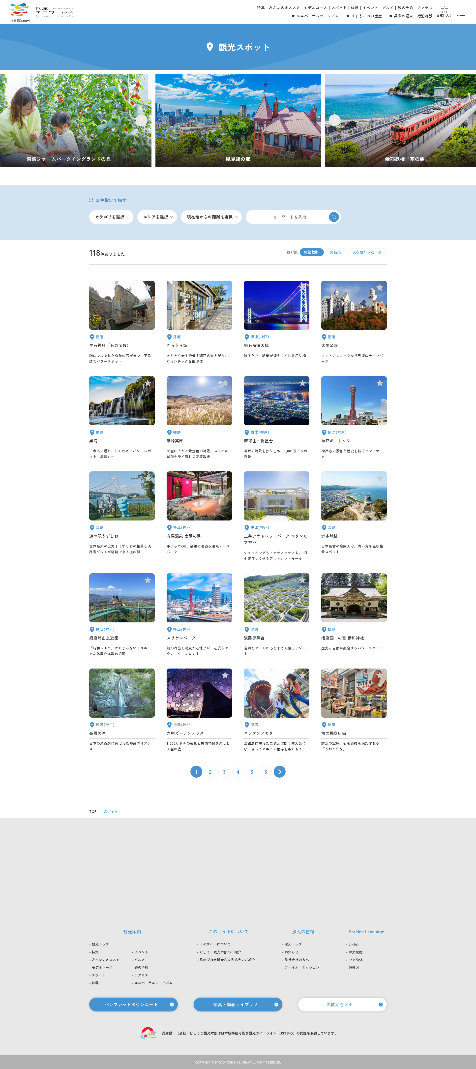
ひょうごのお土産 (366, 15)
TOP (93, 811)
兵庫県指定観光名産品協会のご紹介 (227, 959)
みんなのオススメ (284, 7)
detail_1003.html (199, 615)
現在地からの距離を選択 (210, 217)
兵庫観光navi (20, 12)
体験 (354, 7)
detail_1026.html (276, 417)
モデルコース (315, 7)
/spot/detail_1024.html (238, 120)
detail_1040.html (122, 417)
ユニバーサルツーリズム (318, 15)
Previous (142, 120)
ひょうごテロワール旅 (54, 12)
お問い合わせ (340, 1004)
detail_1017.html (122, 615)
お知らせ (291, 951)
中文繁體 (355, 951)
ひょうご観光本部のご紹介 (220, 951)
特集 (261, 7)
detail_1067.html (276, 710)
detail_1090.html (199, 417)
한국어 (354, 967)
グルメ (388, 7)
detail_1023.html (122, 710)
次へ (280, 772)
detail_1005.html (276, 516)
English (354, 944)
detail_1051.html (354, 322)
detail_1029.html (199, 710)
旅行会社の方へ (297, 959)
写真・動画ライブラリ (235, 1004)
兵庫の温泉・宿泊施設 (413, 15)
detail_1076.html (122, 516)
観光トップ (100, 944)
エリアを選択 (155, 217)
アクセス (425, 7)
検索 (334, 217)
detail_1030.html (199, 516)
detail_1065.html (354, 516)
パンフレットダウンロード (131, 1004)
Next (335, 120)
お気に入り (444, 15)
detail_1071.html (276, 615)
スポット (339, 7)
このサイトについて (215, 944)
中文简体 (355, 959)
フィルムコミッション (302, 967)
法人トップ (293, 944)
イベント (370, 7)
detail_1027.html (276, 322)
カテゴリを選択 (109, 217)
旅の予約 (405, 7)
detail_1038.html (354, 710)
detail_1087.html (199, 322)
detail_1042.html (354, 615)
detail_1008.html (354, 417)
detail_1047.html (122, 322)
